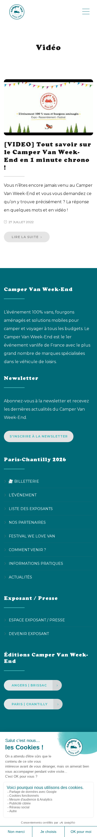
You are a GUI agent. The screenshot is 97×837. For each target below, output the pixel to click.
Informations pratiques (36, 563)
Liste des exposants (31, 508)
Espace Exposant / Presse (37, 620)
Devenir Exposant (29, 633)
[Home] (42, 11)
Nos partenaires (27, 522)
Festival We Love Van (32, 536)
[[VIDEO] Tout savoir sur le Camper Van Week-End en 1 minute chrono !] (48, 107)
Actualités (20, 577)
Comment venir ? (27, 549)
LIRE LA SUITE (26, 237)
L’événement (22, 495)
